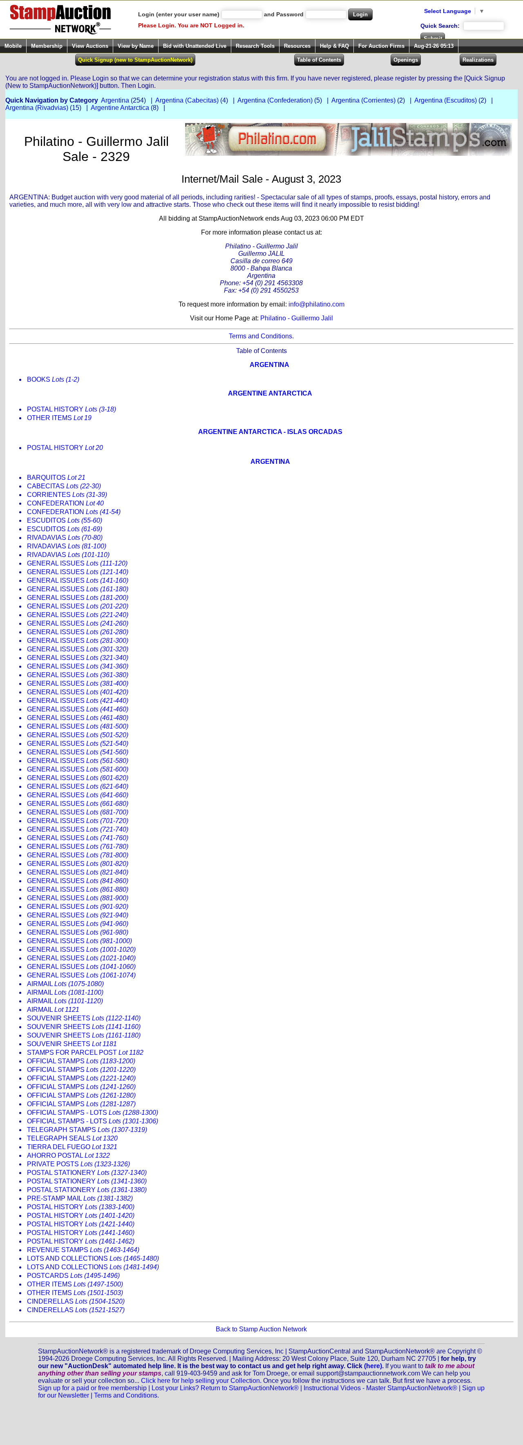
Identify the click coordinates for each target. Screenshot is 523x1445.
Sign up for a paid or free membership (92, 1388)
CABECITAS (64, 486)
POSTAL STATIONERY (87, 1172)
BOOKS (53, 379)
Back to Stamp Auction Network (261, 1329)
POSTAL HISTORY (71, 409)
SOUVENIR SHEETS (84, 1018)
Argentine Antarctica (120, 107)
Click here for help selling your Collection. (201, 1380)
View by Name (136, 46)
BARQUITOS (56, 477)
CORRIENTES (67, 494)
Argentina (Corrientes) (363, 100)
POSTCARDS (73, 1275)
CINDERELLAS (76, 1301)
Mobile (13, 46)
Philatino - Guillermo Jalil (296, 318)
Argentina (115, 100)
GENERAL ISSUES (77, 563)
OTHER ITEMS (59, 417)
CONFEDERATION (65, 503)
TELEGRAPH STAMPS (87, 1129)
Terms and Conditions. (261, 336)
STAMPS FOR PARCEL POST (85, 1052)
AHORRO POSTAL (68, 1155)
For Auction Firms (381, 46)
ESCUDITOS (64, 520)
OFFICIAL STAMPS (81, 1061)
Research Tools (255, 46)
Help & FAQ (334, 46)
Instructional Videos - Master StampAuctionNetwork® (380, 1388)
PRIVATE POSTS (78, 1164)
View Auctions (90, 46)
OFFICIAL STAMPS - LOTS (92, 1112)
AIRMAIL (65, 983)
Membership (47, 46)
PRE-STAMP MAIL (80, 1198)
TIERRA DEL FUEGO (72, 1146)
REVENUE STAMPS (83, 1249)
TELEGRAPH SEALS (72, 1138)
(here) (373, 1365)
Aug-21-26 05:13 (434, 46)
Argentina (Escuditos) (445, 100)
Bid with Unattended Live (194, 46)
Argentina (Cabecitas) (187, 100)
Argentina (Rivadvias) (36, 107)
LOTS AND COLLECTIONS (93, 1258)
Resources (297, 46)
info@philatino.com (316, 304)
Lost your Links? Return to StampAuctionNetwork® (225, 1388)
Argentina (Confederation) (275, 100)
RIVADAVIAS (65, 537)
